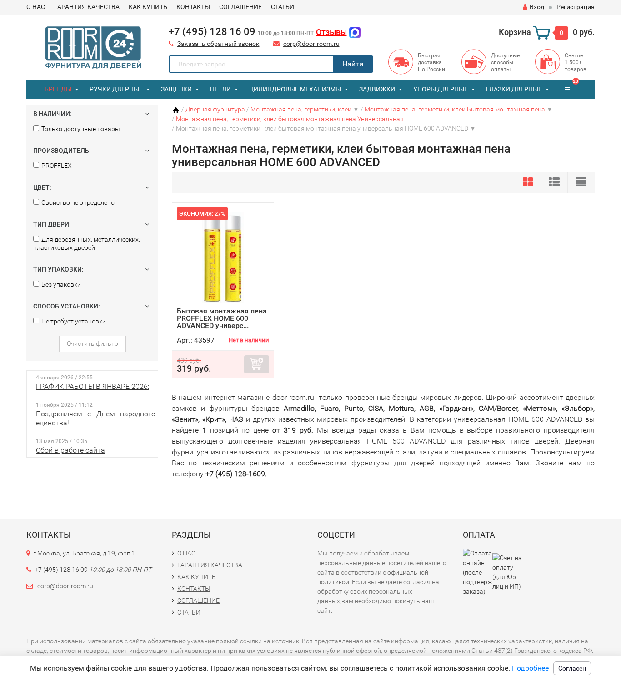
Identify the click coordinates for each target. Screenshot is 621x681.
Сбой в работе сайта (70, 450)
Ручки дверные (116, 89)
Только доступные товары (80, 128)
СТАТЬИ (282, 6)
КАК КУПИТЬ (148, 6)
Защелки (176, 89)
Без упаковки (61, 284)
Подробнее (530, 668)
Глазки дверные (514, 89)
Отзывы (331, 32)
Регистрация (575, 6)
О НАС (35, 6)
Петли (220, 89)
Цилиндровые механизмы (295, 89)
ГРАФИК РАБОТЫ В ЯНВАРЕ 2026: (92, 386)
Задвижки (377, 89)
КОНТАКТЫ (193, 6)
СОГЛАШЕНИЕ (240, 6)
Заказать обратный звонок (218, 43)
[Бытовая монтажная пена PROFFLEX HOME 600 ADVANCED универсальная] (223, 257)
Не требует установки (73, 321)
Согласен (572, 668)
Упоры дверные (440, 89)
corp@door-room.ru (311, 43)
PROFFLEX (56, 165)
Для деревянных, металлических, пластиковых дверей (86, 243)
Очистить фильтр (92, 343)
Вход (537, 6)
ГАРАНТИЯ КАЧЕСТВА (87, 6)
